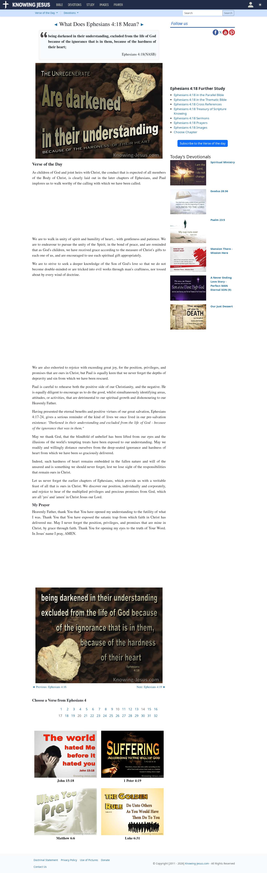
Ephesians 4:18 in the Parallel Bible (199, 95)
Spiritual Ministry (223, 162)
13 (136, 709)
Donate (105, 860)
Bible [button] (59, 5)
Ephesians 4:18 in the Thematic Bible (200, 100)
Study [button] (91, 5)
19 (73, 716)
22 (92, 716)
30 (143, 716)
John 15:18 (65, 780)
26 (117, 716)
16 (155, 709)
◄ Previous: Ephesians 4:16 (49, 687)
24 (105, 716)
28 (130, 716)
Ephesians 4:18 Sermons (191, 118)
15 (149, 709)
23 (98, 716)
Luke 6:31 (132, 838)
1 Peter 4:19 (132, 780)
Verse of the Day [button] (45, 13)
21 (86, 716)
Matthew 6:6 (65, 838)
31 (149, 716)
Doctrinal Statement (46, 860)
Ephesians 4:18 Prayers (190, 123)
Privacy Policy (69, 860)
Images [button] (104, 5)
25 (111, 716)
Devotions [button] (75, 5)
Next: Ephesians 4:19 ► (151, 687)
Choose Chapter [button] (185, 132)
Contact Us (40, 866)
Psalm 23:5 (218, 220)
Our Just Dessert (222, 306)
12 (130, 709)
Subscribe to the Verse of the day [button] (202, 143)
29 (136, 716)
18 (66, 716)
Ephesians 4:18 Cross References (198, 104)
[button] (250, 4)
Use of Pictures (89, 860)
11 (124, 709)
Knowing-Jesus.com (197, 863)
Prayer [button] (118, 5)
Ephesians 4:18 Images (190, 127)
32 (155, 716)
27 (124, 716)
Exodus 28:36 (219, 191)
